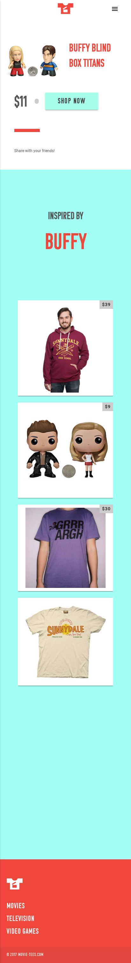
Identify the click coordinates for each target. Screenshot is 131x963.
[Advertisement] (65, 768)
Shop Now (72, 101)
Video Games (23, 932)
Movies (16, 906)
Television (20, 919)
